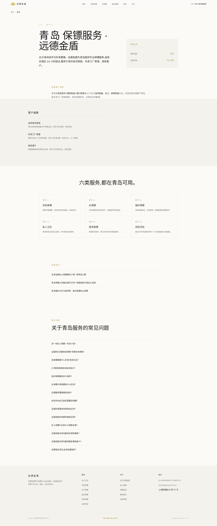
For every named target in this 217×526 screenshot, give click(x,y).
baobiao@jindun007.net (167, 485)
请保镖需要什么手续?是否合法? (65, 360)
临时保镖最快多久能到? (61, 376)
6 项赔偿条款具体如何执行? (63, 368)
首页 (83, 4)
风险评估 (140, 227)
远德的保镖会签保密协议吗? (63, 409)
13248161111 (176, 480)
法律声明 (123, 499)
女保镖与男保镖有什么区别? (63, 384)
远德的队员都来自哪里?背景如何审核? (67, 352)
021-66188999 (164, 480)
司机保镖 (93, 4)
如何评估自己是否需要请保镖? (64, 400)
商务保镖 (93, 227)
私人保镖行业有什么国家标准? (64, 425)
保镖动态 (123, 490)
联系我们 (123, 495)
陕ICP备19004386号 (110, 518)
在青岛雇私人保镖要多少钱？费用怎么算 (68, 274)
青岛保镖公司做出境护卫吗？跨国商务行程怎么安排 (73, 282)
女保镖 (104, 4)
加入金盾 (123, 485)
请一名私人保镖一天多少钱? (63, 343)
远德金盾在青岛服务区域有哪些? (65, 433)
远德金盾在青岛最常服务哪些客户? (66, 441)
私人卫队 (47, 227)
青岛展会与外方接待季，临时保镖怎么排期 (69, 291)
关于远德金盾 (125, 480)
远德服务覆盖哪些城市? (61, 392)
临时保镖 (115, 4)
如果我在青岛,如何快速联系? (63, 449)
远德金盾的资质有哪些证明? (63, 417)
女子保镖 (85, 490)
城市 (125, 4)
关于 (133, 4)
